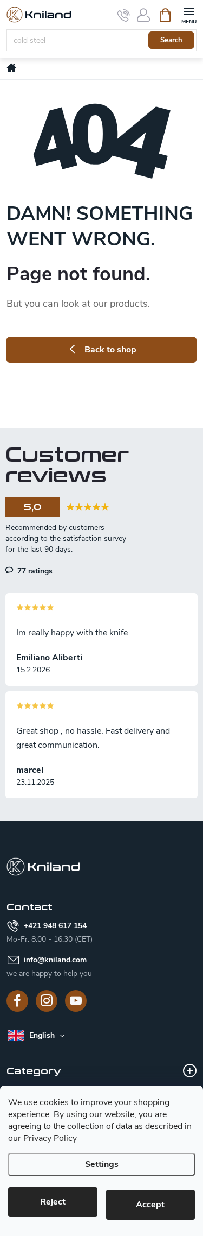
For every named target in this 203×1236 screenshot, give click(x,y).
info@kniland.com (55, 960)
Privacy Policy (50, 1138)
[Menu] (188, 14)
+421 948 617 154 (55, 925)
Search (171, 40)
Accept (150, 1204)
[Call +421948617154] (123, 15)
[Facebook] (17, 1001)
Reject (53, 1202)
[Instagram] (46, 1001)
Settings (102, 1164)
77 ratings (34, 571)
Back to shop (110, 350)
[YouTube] (76, 1001)
